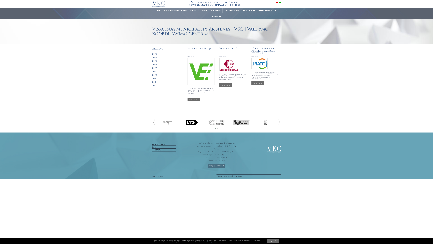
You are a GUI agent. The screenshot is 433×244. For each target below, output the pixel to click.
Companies (216, 11)
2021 (154, 71)
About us (216, 16)
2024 (154, 61)
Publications (249, 11)
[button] (215, 128)
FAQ (154, 147)
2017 (154, 85)
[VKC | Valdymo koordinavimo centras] (158, 4)
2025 (154, 57)
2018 (154, 82)
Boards (205, 11)
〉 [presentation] (279, 122)
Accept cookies (273, 241)
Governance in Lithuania (175, 11)
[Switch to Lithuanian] (280, 2)
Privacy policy (159, 144)
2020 (154, 75)
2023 (154, 64)
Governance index (232, 11)
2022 (154, 68)
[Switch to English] (276, 2)
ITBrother (160, 176)
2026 (154, 54)
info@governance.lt (216, 166)
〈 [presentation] (154, 122)
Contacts (194, 11)
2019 (154, 78)
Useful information (267, 11)
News (159, 11)
